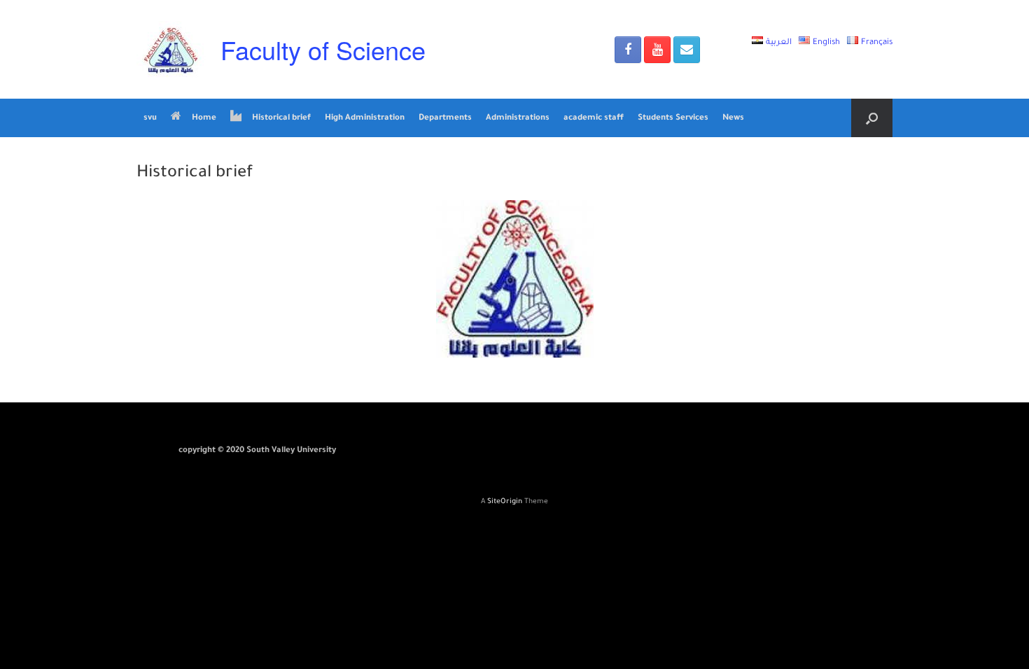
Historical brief (281, 118)
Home (204, 118)
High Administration (365, 118)
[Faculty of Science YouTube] (657, 49)
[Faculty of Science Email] (686, 49)
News (733, 118)
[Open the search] (871, 118)
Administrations (518, 118)
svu (150, 118)
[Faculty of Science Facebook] (628, 49)
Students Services (673, 118)
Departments (445, 118)
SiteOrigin (504, 502)
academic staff (594, 118)
